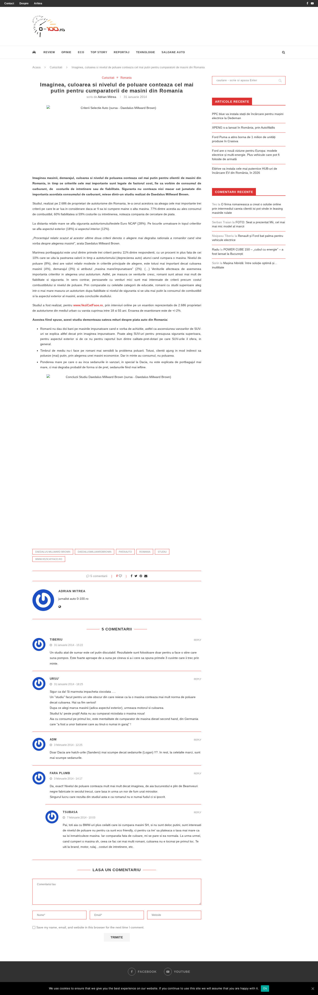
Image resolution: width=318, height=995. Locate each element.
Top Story (99, 52)
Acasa (36, 67)
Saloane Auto (173, 52)
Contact (9, 3)
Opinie (66, 52)
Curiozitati (56, 67)
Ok (265, 988)
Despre (24, 3)
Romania (126, 77)
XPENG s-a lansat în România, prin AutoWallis (243, 127)
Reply (197, 640)
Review (49, 52)
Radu (215, 249)
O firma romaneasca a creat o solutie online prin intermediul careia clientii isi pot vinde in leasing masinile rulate (247, 208)
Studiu (162, 551)
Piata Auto (125, 551)
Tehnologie (145, 52)
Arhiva (38, 3)
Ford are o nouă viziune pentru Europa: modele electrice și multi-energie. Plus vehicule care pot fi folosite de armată (245, 155)
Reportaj (122, 52)
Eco (81, 52)
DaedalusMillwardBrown (94, 551)
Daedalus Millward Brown (52, 551)
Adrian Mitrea (107, 97)
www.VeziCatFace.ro (88, 305)
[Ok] (312, 988)
